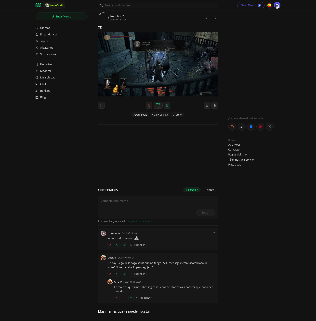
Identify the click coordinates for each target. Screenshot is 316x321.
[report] (207, 105)
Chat (43, 84)
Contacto (234, 149)
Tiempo (209, 189)
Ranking (45, 90)
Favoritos (46, 64)
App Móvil (234, 144)
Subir (63, 16)
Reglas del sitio (237, 154)
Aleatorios (46, 47)
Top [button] (42, 41)
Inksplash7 (117, 16)
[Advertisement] (253, 61)
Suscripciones (49, 54)
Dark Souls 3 (161, 114)
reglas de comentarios (140, 221)
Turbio (178, 114)
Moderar (45, 71)
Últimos (45, 28)
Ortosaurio (113, 233)
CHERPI (111, 257)
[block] (214, 105)
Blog (43, 97)
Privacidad (234, 164)
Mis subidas (47, 77)
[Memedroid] (38, 5)
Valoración (192, 189)
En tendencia (48, 34)
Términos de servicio (241, 159)
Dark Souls (141, 114)
